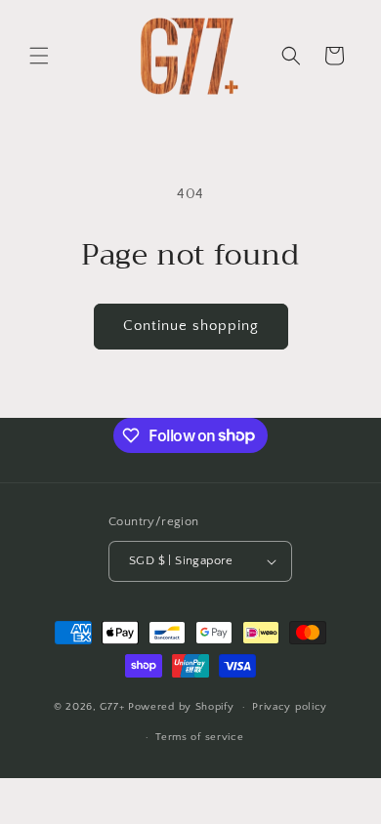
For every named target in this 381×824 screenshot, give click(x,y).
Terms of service (199, 737)
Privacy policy (289, 707)
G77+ (114, 707)
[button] (39, 55)
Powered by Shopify (181, 707)
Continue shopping (191, 325)
